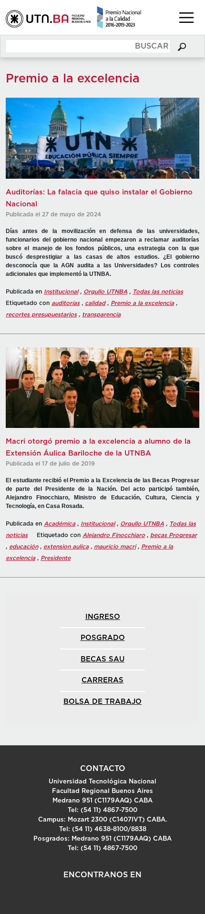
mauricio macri (115, 546)
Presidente (56, 558)
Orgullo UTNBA (105, 292)
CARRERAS (102, 680)
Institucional (61, 292)
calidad (95, 303)
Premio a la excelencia (142, 303)
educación (23, 546)
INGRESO (102, 616)
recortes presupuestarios (41, 314)
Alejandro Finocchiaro (113, 535)
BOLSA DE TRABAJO (102, 701)
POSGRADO (103, 637)
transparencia (101, 314)
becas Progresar (173, 535)
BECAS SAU (102, 659)
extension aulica (66, 546)
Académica (59, 524)
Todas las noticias (158, 292)
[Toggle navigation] (186, 18)
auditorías (65, 303)
